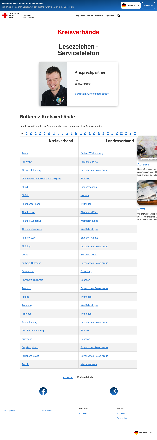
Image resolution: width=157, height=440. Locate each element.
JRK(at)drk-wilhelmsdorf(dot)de (92, 93)
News (141, 209)
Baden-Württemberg (92, 153)
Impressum (121, 413)
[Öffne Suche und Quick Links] (119, 16)
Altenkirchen (28, 212)
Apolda (25, 296)
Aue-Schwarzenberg (33, 330)
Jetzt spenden (10, 410)
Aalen (25, 153)
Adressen (144, 164)
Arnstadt (26, 313)
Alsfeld (25, 195)
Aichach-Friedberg (31, 170)
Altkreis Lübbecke (31, 220)
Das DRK (99, 15)
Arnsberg (27, 305)
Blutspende (47, 410)
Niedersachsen (89, 187)
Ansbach (26, 288)
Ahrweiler (27, 161)
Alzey (25, 254)
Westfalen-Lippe (89, 220)
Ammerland (28, 271)
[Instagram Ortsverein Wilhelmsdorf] (114, 391)
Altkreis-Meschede (32, 229)
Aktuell (90, 15)
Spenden (110, 15)
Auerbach (27, 339)
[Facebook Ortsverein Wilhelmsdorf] (43, 391)
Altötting (26, 246)
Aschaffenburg (29, 322)
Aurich (25, 364)
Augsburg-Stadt (30, 356)
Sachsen (85, 178)
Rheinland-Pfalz (89, 161)
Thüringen (86, 203)
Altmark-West (29, 237)
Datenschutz (122, 418)
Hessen (85, 195)
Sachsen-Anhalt (89, 237)
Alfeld (25, 187)
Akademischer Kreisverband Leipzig (41, 178)
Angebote (80, 15)
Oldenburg (86, 271)
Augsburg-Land (30, 347)
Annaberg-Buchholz (32, 280)
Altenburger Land (31, 203)
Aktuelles (83, 413)
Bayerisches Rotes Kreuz (94, 170)
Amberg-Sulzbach (31, 263)
